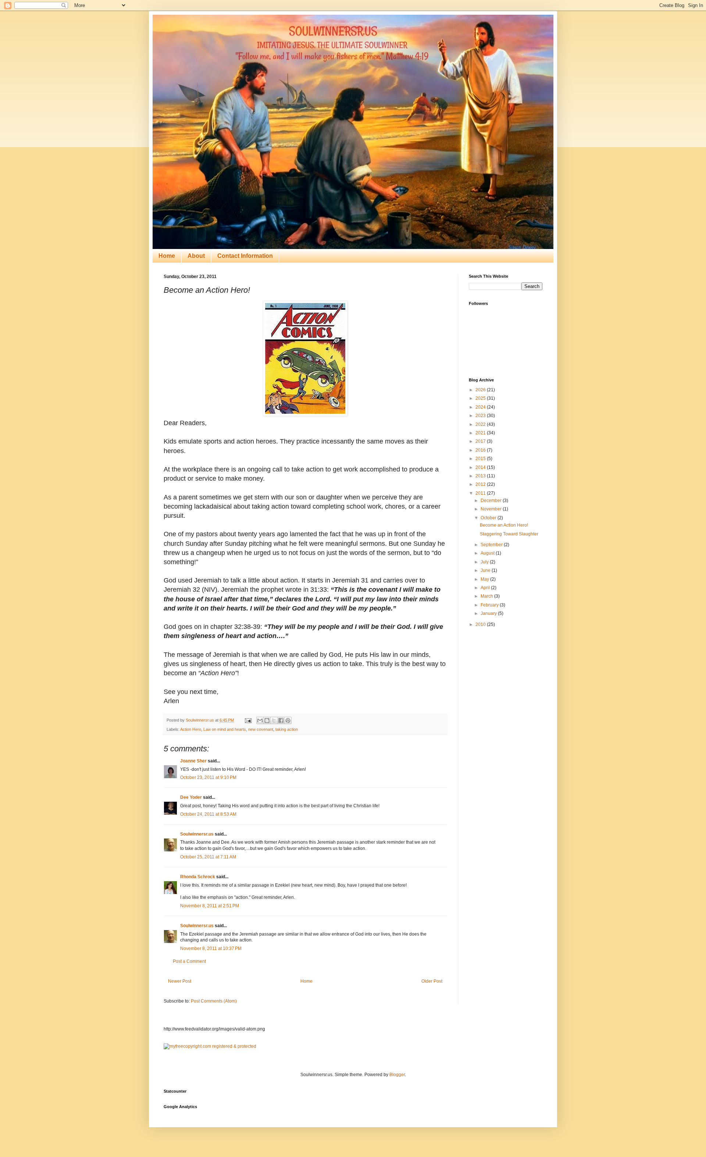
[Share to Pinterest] (288, 720)
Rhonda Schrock (197, 876)
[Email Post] (248, 720)
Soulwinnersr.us (197, 834)
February (490, 605)
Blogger (397, 1074)
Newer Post (179, 981)
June (486, 570)
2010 (481, 624)
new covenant (260, 729)
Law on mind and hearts (224, 729)
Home (166, 256)
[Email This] (260, 720)
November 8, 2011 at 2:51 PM (209, 905)
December (492, 500)
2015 (481, 458)
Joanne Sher (193, 760)
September (492, 544)
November (492, 509)
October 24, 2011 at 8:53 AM (208, 814)
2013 (481, 475)
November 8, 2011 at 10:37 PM (211, 948)
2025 (481, 398)
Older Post (431, 981)
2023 (481, 415)
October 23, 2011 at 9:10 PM (208, 777)
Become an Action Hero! (504, 525)
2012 (481, 484)
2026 (481, 389)
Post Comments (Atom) (214, 1001)
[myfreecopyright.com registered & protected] (210, 1046)
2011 (481, 493)
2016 (481, 450)
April (486, 587)
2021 (481, 432)
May (485, 579)
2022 (481, 424)
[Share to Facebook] (281, 720)
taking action (286, 729)
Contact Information (245, 256)
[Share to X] (274, 720)
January (489, 613)
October (489, 517)
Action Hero (190, 729)
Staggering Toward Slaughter (509, 534)
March (487, 596)
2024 (481, 407)
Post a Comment (189, 961)
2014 (481, 467)
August (488, 553)
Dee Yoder (191, 797)
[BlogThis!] (267, 720)
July (485, 562)
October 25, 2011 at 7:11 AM (208, 856)
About (196, 256)
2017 (481, 441)
